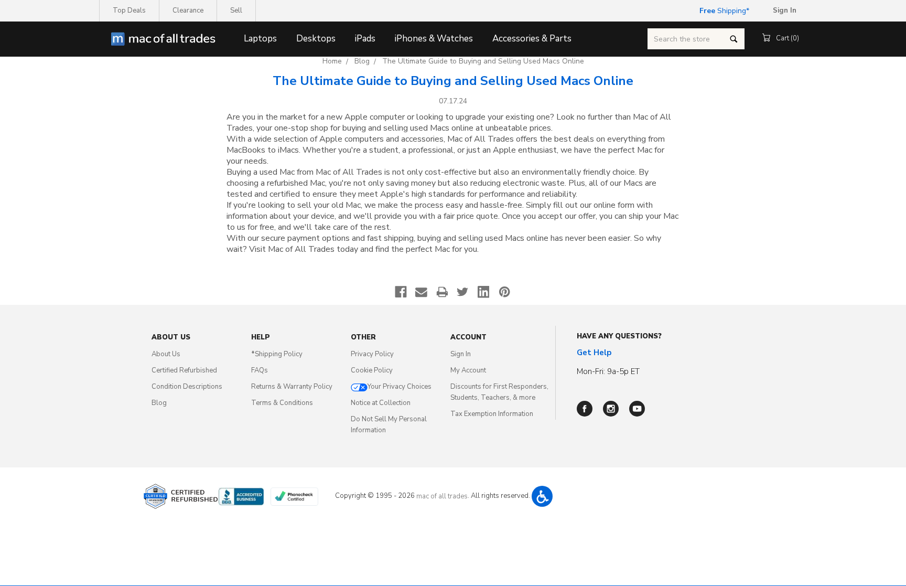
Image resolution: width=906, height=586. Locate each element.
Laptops (260, 39)
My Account (468, 370)
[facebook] (584, 409)
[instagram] (611, 409)
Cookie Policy (372, 370)
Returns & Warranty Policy (291, 386)
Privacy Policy (372, 354)
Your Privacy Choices (400, 386)
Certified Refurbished (184, 370)
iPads (365, 39)
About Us (166, 354)
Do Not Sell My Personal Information (389, 424)
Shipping (722, 11)
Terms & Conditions (282, 403)
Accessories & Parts (531, 39)
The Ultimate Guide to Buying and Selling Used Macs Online (483, 61)
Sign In (460, 354)
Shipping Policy (277, 354)
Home (332, 61)
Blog (362, 61)
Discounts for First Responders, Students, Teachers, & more (499, 392)
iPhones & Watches (434, 39)
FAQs (259, 370)
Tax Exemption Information (491, 414)
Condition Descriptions (187, 386)
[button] (542, 496)
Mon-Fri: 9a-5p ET (608, 371)
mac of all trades (442, 496)
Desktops (316, 39)
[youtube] (637, 409)
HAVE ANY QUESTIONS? (619, 336)
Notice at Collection (381, 403)
